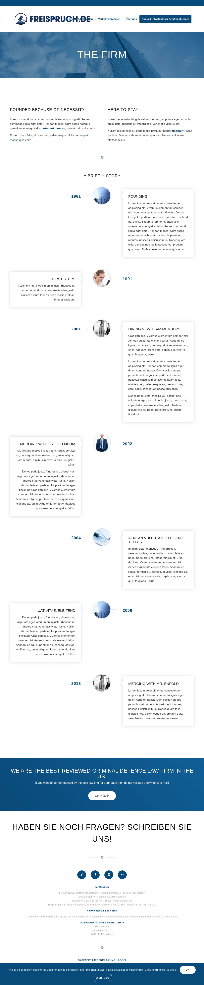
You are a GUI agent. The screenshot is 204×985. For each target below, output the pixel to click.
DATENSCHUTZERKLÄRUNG (97, 960)
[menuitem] (54, 19)
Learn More (103, 977)
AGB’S (121, 960)
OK (187, 969)
